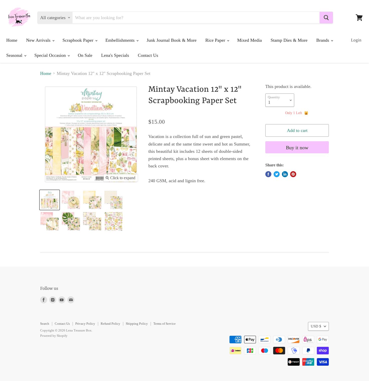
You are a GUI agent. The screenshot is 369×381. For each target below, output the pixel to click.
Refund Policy (110, 323)
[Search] (326, 17)
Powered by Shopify (54, 336)
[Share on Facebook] (268, 174)
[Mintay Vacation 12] (49, 200)
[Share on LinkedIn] (285, 174)
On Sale (85, 55)
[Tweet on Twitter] (277, 174)
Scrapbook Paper (79, 40)
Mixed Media (249, 40)
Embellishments (120, 40)
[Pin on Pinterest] (293, 174)
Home (11, 40)
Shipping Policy (137, 323)
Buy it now (297, 147)
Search (44, 323)
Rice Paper (215, 40)
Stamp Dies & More (289, 40)
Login (356, 40)
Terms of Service (164, 323)
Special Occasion (50, 55)
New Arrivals (39, 40)
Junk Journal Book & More (172, 40)
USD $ (316, 326)
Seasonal (15, 55)
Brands (323, 40)
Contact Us (148, 55)
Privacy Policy (85, 323)
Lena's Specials (115, 55)
